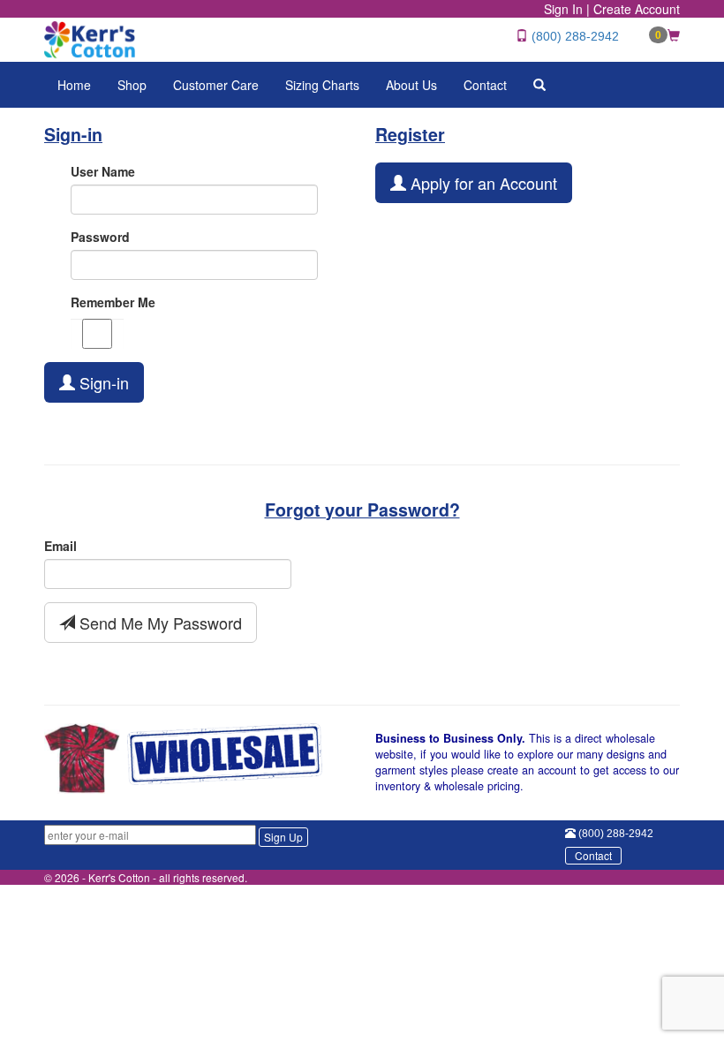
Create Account (636, 9)
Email (60, 546)
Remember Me (113, 302)
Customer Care (216, 85)
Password (100, 236)
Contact (485, 85)
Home (74, 85)
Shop (132, 85)
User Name (103, 171)
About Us (411, 85)
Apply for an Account (481, 182)
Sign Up (283, 836)
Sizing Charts (322, 85)
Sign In (563, 9)
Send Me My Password (158, 622)
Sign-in (102, 382)
